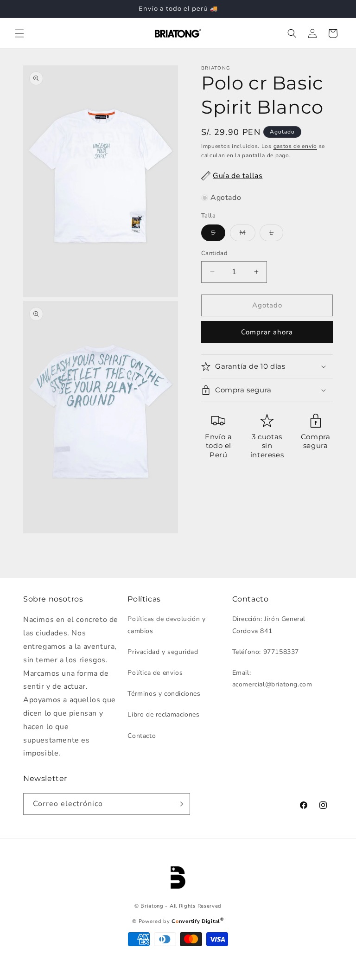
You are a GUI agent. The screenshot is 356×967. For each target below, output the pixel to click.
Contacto (141, 735)
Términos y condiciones (163, 693)
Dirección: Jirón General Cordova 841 (268, 625)
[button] (19, 33)
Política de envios (155, 672)
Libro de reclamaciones (163, 714)
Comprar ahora (267, 332)
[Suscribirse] (179, 804)
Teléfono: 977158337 (265, 651)
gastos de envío (295, 146)
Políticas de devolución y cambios (166, 625)
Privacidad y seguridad (162, 651)
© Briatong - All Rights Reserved (178, 906)
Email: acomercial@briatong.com (272, 678)
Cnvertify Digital (197, 921)
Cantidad (214, 253)
